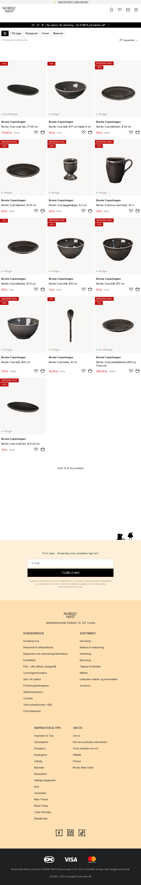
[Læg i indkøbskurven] (43, 132)
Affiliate (77, 754)
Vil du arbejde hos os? (85, 748)
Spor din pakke (32, 679)
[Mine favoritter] (120, 10)
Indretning (85, 653)
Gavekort (85, 685)
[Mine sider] (111, 10)
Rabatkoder (41, 818)
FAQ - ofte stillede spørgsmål (39, 666)
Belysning (85, 660)
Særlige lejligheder (45, 780)
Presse (77, 761)
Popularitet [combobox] (128, 40)
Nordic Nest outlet (83, 767)
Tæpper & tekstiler (90, 666)
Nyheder (39, 767)
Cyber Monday (42, 812)
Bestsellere (40, 773)
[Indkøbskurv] (128, 10)
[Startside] (9, 9)
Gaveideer (40, 793)
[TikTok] (82, 832)
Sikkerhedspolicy (33, 692)
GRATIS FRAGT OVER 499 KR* (73, 2)
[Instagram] (70, 832)
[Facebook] (59, 832)
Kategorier (31, 33)
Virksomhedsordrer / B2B (37, 704)
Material (58, 33)
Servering (85, 641)
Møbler (84, 673)
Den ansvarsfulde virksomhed (90, 742)
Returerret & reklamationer (38, 647)
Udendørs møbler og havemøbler (99, 679)
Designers (40, 748)
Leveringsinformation (35, 673)
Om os (76, 735)
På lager (17, 33)
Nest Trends (41, 799)
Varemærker (41, 742)
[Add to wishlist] (36, 132)
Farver (45, 33)
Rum (36, 786)
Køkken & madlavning (92, 647)
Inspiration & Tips (44, 735)
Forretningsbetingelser (36, 685)
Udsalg (38, 761)
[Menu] (136, 10)
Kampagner (40, 754)
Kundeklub (29, 660)
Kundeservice (31, 641)
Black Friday (41, 805)
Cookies (28, 698)
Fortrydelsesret (32, 711)
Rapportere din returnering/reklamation (45, 653)
